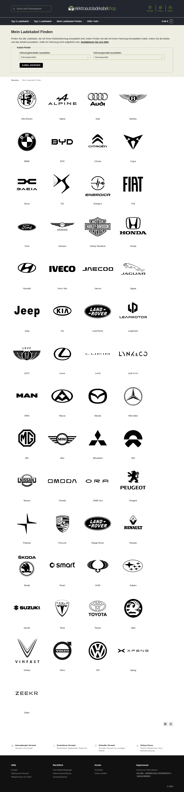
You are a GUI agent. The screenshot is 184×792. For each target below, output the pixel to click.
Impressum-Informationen (147, 770)
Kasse (170, 11)
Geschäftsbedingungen (62, 770)
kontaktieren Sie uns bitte (95, 42)
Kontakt (150, 11)
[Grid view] (165, 724)
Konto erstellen (101, 773)
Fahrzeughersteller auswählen (35, 53)
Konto (160, 11)
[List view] (171, 724)
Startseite (15, 80)
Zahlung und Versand (20, 773)
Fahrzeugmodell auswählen (107, 53)
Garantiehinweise (60, 777)
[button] (167, 21)
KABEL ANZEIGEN (31, 65)
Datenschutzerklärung (62, 773)
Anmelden (99, 770)
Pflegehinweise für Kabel (21, 777)
